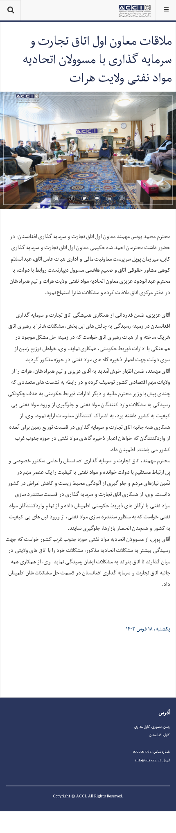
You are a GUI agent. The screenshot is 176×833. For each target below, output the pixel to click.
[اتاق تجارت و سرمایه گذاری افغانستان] (135, 10)
